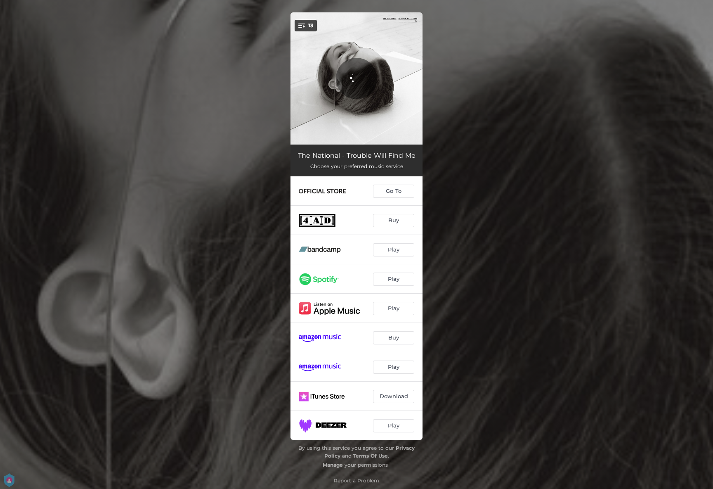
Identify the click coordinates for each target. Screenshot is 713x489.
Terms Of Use (370, 456)
